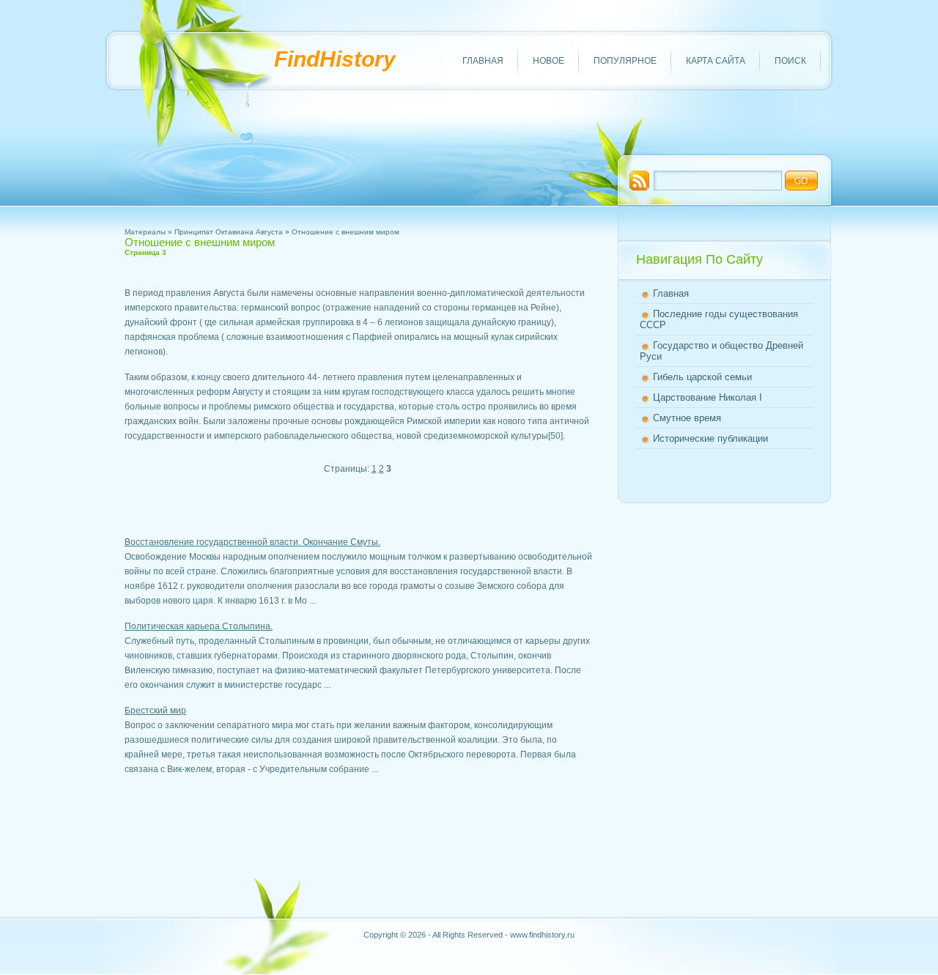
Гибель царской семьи (702, 376)
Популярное (625, 61)
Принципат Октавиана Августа (228, 232)
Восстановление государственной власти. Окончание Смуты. (252, 542)
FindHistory (335, 59)
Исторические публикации (710, 438)
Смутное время (687, 417)
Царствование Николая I (707, 397)
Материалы (145, 232)
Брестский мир (155, 710)
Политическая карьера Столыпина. (199, 626)
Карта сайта (715, 61)
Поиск (790, 61)
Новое (548, 61)
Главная (482, 61)
